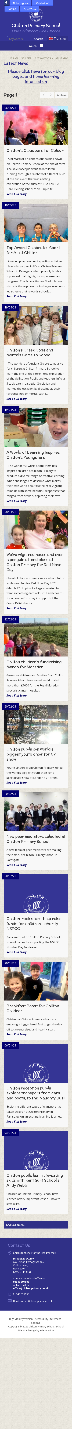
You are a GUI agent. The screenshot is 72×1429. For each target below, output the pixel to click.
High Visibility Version (21, 1318)
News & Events (43, 58)
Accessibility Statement (48, 1318)
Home (28, 58)
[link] (43, 95)
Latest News (61, 58)
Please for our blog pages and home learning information (36, 76)
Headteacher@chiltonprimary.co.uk (32, 1301)
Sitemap (36, 1322)
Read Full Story (16, 194)
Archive (62, 95)
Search (38, 39)
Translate (60, 38)
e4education (47, 1330)
